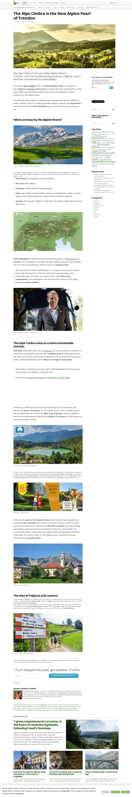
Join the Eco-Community (63, 675)
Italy (64, 706)
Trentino (55, 710)
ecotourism (49, 706)
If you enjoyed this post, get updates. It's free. (47, 670)
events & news (70, 7)
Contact (63, 2)
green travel (109, 140)
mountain (110, 142)
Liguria (99, 143)
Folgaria (60, 706)
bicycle (76, 705)
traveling (45, 710)
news (35, 705)
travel (95, 164)
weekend (40, 7)
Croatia (107, 134)
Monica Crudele (30, 21)
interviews (96, 207)
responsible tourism (44, 708)
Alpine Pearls (26, 172)
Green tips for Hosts (99, 206)
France (113, 138)
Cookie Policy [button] (66, 791)
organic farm (103, 147)
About (40, 2)
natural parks (103, 144)
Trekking (100, 164)
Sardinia (94, 157)
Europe (55, 706)
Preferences (105, 792)
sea (97, 157)
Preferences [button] (19, 793)
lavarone (68, 706)
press (95, 213)
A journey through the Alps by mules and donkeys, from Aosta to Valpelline (29, 774)
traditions (39, 710)
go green (62, 7)
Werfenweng (71, 259)
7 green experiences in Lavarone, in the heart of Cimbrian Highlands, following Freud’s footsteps (37, 724)
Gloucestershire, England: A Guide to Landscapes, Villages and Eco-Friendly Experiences (103, 186)
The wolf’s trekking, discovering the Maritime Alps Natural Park (65, 773)
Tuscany (111, 164)
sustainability (73, 708)
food (109, 138)
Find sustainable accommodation (24, 7)
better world (69, 705)
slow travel (65, 708)
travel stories (97, 215)
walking (61, 710)
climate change (101, 134)
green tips (101, 140)
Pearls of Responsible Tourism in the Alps (101, 773)
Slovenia (104, 157)
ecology (42, 706)
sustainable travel (31, 710)
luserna (74, 706)
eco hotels (36, 706)
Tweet (15, 683)
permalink (75, 710)
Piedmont (94, 149)
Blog (25, 3)
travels (50, 710)
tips (93, 164)
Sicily (100, 157)
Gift (30, 2)
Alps (64, 705)
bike (107, 132)
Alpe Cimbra (47, 705)
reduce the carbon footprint (104, 149)
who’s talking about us (92, 7)
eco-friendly (112, 134)
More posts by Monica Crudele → (33, 698)
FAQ (35, 2)
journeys (47, 7)
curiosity (54, 7)
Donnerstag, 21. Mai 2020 (59, 377)
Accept (125, 792)
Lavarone (30, 89)
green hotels (80, 7)
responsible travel (56, 708)
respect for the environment (30, 708)
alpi (53, 705)
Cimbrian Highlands (27, 706)
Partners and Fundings (51, 2)
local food (103, 143)
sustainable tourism (19, 710)
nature (19, 708)
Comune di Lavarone (36, 377)
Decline (115, 792)
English (114, 2)
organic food (111, 147)
